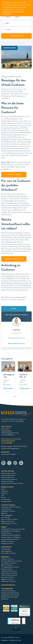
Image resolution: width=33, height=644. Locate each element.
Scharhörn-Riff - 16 (24, 375)
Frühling (21, 153)
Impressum (4, 640)
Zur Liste (13, 309)
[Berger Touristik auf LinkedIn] (21, 463)
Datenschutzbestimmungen (11, 11)
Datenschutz (13, 640)
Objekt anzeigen (8, 388)
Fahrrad (9, 290)
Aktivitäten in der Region (9, 299)
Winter (3, 155)
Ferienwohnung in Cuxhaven (13, 259)
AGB (20, 640)
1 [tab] (15, 397)
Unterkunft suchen (16, 36)
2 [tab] (18, 397)
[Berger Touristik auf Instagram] (3, 463)
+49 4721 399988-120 (7, 435)
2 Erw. (7, 23)
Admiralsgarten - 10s (8, 375)
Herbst (27, 153)
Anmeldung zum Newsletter (8, 454)
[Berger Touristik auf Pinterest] (15, 463)
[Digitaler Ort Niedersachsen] (14, 621)
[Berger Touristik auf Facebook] (9, 463)
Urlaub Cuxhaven (17, 89)
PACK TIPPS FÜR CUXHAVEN (14, 174)
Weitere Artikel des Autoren (16, 343)
